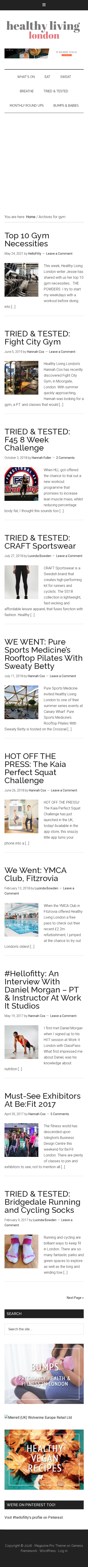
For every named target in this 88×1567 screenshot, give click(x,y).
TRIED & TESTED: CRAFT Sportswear (40, 541)
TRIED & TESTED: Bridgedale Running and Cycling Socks (43, 1202)
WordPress (47, 1551)
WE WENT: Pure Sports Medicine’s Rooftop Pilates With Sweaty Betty (44, 654)
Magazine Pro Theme (50, 1545)
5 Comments (60, 1114)
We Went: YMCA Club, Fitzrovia (35, 874)
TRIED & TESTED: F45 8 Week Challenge (37, 439)
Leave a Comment (59, 253)
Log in (62, 1551)
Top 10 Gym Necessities (27, 239)
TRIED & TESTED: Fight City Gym (37, 337)
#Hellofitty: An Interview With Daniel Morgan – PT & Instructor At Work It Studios (43, 989)
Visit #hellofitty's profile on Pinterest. (34, 1517)
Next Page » (75, 1298)
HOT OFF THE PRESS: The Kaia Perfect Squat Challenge (35, 768)
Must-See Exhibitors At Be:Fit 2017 (43, 1100)
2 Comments (65, 458)
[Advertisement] (44, 159)
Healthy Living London (44, 29)
